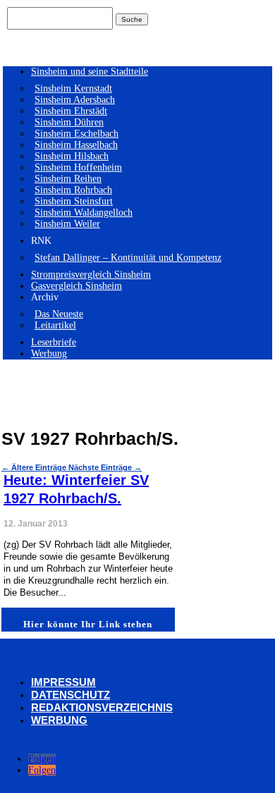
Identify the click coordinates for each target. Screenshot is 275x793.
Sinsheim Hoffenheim (78, 167)
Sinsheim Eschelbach (76, 133)
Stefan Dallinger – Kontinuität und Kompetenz (128, 257)
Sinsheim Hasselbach (76, 145)
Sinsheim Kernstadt (73, 88)
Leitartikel (55, 325)
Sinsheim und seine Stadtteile (89, 71)
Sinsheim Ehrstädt (71, 111)
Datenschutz (70, 695)
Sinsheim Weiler (67, 224)
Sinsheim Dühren (69, 122)
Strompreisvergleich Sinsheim (91, 274)
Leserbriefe (53, 342)
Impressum (63, 682)
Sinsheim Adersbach (75, 99)
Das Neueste (59, 314)
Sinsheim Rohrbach (73, 190)
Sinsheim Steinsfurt (74, 201)
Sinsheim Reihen (68, 178)
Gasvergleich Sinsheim (76, 286)
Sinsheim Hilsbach (72, 156)
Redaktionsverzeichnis (102, 707)
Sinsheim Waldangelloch (84, 212)
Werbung (49, 353)
